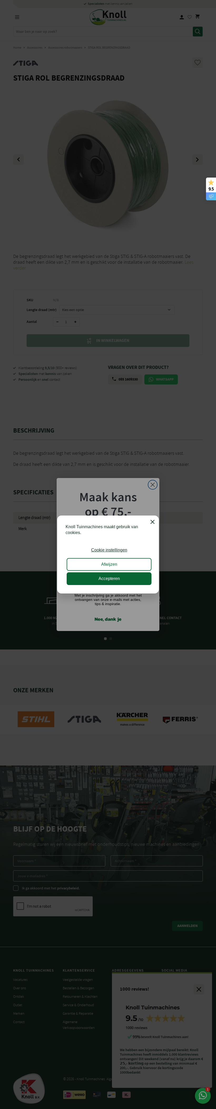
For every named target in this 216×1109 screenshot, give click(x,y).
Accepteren (109, 578)
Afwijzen (109, 564)
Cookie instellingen (109, 550)
